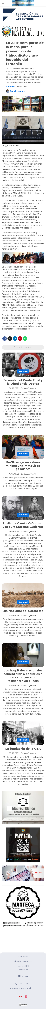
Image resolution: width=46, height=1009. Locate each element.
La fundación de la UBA (23, 748)
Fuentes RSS (23, 966)
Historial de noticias (23, 961)
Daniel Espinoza (17, 91)
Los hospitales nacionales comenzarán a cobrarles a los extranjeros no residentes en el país (23, 676)
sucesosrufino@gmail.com (23, 988)
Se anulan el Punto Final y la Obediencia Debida (23, 381)
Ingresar (24, 976)
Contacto (23, 957)
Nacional (10, 86)
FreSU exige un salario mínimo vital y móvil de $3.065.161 (23, 466)
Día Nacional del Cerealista (23, 611)
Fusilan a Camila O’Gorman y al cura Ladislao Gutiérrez (23, 525)
